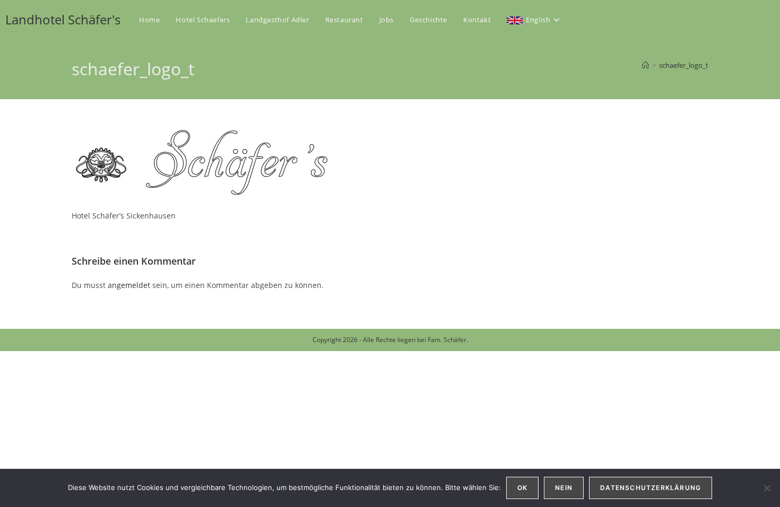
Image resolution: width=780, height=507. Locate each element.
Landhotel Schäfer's (62, 19)
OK (522, 488)
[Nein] (766, 488)
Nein (564, 488)
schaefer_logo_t (683, 65)
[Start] (645, 65)
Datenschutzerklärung (650, 488)
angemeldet (129, 285)
